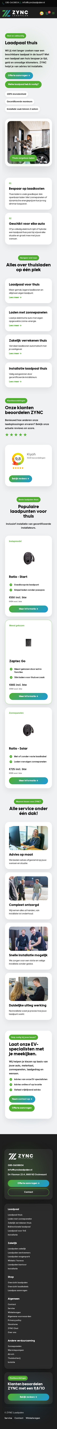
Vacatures (13, 1325)
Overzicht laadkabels (18, 1287)
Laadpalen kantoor (17, 1265)
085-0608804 (16, 1165)
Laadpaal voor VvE (17, 1231)
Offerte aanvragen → (19, 75)
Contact (28, 1192)
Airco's (11, 1354)
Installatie (13, 1235)
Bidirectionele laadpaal (19, 1227)
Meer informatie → (28, 609)
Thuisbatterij (14, 1358)
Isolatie (11, 1362)
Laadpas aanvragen (17, 1291)
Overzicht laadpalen (18, 1283)
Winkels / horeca (16, 1261)
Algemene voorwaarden (19, 1317)
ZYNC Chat (13, 1329)
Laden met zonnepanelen (20, 1219)
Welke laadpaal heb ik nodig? (23, 84)
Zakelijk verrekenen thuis (19, 1223)
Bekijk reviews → (20, 479)
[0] (47, 13)
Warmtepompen (16, 1350)
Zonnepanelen (14, 1346)
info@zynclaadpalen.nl (34, 2)
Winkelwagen (14, 1313)
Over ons (12, 1333)
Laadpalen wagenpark (19, 1257)
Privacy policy (14, 1321)
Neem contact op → (22, 1099)
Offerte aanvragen (22, 1108)
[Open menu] (53, 13)
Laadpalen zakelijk (17, 1249)
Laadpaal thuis (15, 1215)
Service (11, 1309)
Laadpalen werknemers (19, 1253)
